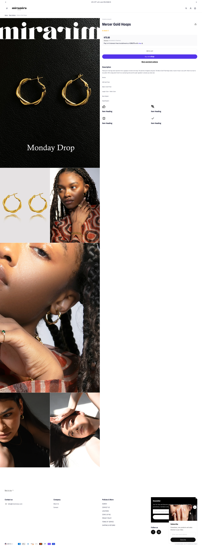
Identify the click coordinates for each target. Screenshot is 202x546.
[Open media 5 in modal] (50, 318)
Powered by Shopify (192, 544)
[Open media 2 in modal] (50, 93)
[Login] (190, 8)
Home (6, 15)
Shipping (106, 40)
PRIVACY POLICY (106, 518)
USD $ (9, 544)
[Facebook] (153, 532)
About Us (56, 504)
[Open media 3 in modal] (25, 205)
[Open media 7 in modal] (75, 430)
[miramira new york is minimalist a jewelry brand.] (19, 8)
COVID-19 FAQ (106, 515)
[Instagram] (159, 532)
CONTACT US (106, 507)
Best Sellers (12, 15)
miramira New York (181, 544)
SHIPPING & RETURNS (108, 525)
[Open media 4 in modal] (75, 205)
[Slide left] (6, 2)
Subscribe (183, 540)
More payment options (150, 62)
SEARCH (104, 504)
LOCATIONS (105, 511)
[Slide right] (196, 2)
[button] (186, 8)
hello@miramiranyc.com (15, 504)
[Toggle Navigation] (7, 8)
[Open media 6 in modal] (25, 430)
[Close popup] (195, 507)
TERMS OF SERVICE (108, 522)
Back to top (8, 490)
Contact (55, 507)
